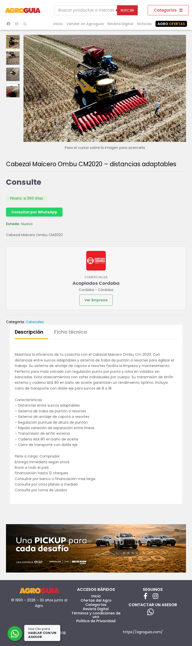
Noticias (144, 23)
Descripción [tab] (29, 332)
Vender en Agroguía (85, 23)
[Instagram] (16, 23)
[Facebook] (8, 23)
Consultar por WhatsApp (34, 212)
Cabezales (35, 321)
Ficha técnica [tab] (70, 332)
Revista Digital (120, 23)
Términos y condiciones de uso (96, 615)
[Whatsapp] (25, 23)
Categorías (95, 604)
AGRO (171, 23)
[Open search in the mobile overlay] (96, 10)
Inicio (58, 23)
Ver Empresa (96, 300)
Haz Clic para (42, 632)
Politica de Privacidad (96, 620)
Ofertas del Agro (96, 600)
